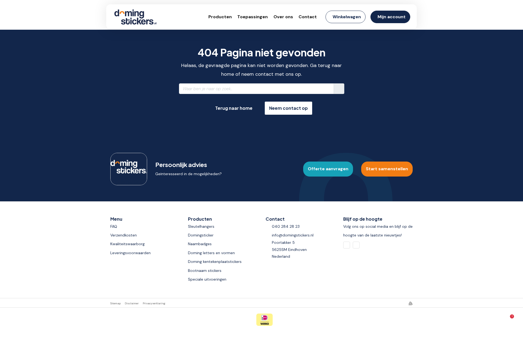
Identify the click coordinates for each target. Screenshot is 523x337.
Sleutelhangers (201, 226)
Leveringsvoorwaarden (130, 252)
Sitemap (115, 303)
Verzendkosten (123, 235)
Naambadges (200, 243)
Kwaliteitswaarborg (127, 243)
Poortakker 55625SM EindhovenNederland (289, 249)
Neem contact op (288, 108)
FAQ (113, 226)
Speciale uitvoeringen (207, 279)
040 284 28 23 (286, 226)
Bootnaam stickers (204, 270)
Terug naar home (234, 108)
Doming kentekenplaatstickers (215, 261)
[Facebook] (346, 245)
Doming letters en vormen (211, 252)
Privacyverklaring (154, 303)
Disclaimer (132, 303)
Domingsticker (201, 235)
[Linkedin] (356, 245)
